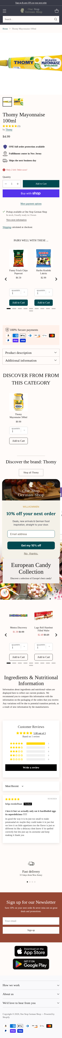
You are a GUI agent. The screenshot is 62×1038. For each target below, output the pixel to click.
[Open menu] (4, 10)
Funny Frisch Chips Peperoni (18, 272)
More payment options (31, 203)
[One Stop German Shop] (31, 10)
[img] (12, 799)
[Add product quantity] (18, 183)
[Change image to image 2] (18, 101)
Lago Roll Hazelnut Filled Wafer (43, 629)
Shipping (7, 227)
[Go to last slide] (6, 279)
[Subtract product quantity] (6, 183)
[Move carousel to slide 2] (29, 881)
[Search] (55, 19)
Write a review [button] (31, 767)
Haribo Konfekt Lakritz (43, 272)
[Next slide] (56, 279)
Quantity (7, 177)
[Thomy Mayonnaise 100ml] (31, 64)
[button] (10, 126)
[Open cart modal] (56, 10)
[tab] (9, 308)
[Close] (56, 483)
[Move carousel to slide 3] (32, 881)
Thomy (9, 129)
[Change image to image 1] (7, 101)
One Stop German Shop (30, 1014)
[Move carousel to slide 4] (34, 881)
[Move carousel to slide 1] (27, 881)
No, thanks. (31, 553)
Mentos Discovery (18, 627)
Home (5, 29)
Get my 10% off (31, 545)
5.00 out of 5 (40, 733)
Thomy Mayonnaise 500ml (18, 416)
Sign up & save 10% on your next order (31, 3)
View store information (16, 220)
